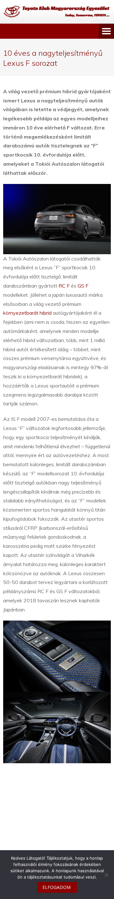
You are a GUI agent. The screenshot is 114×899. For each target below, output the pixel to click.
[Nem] (106, 875)
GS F (83, 286)
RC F (64, 286)
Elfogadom (56, 887)
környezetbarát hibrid (27, 313)
